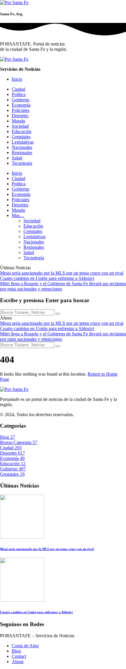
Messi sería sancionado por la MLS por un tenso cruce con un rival (61, 272)
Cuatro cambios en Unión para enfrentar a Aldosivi (47, 278)
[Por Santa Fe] (14, 2)
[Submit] (57, 314)
